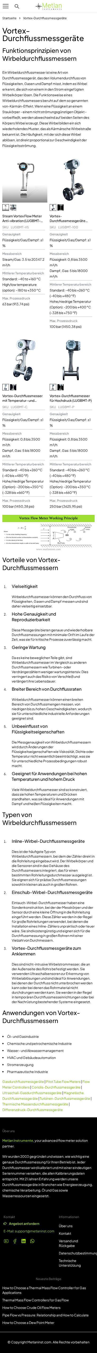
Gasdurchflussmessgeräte (23, 1081)
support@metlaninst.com (34, 1231)
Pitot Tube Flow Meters (63, 1081)
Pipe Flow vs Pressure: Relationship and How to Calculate (45, 1315)
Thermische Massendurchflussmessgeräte (35, 1104)
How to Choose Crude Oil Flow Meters (31, 1307)
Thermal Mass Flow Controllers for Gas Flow (35, 1300)
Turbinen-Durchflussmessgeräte (65, 1098)
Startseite (9, 18)
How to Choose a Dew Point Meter (28, 1322)
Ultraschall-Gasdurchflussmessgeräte (32, 1093)
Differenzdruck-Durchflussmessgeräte (32, 1110)
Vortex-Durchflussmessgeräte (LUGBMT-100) (67, 220)
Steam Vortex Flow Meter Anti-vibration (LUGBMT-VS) (22, 220)
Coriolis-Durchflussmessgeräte (56, 1087)
